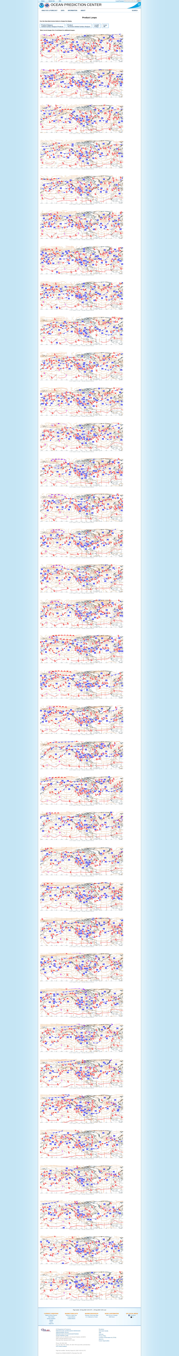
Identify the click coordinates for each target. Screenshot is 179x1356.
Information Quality (103, 1331)
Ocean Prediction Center (76, 5)
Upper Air (51, 1323)
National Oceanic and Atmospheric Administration (70, 7)
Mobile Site (52, 1)
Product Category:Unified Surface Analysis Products (51, 26)
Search (134, 10)
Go (138, 0)
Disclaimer (101, 1329)
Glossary (101, 1334)
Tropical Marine (71, 1317)
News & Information (112, 1313)
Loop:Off (104, 26)
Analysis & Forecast (49, 10)
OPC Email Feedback (61, 1346)
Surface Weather (51, 1318)
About (83, 10)
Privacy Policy (102, 1335)
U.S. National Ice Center (92, 1317)
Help (100, 1332)
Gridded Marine (71, 1318)
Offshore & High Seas (71, 1315)
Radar (51, 1322)
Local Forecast (120, 1)
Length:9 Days (96, 26)
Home (43, 1)
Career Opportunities (104, 1340)
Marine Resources (91, 1313)
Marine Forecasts (71, 1313)
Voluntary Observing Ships (91, 1315)
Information (72, 10)
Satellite (51, 1320)
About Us (101, 1339)
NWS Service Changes (112, 1315)
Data (62, 10)
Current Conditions (51, 1313)
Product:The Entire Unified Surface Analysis (78, 26)
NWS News (112, 1317)
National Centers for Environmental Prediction (67, 1333)
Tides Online (51, 1317)
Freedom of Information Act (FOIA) (107, 1337)
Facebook (133, 1315)
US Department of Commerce (63, 1329)
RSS (60, 1)
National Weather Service (62, 1332)
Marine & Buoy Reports (51, 1315)
